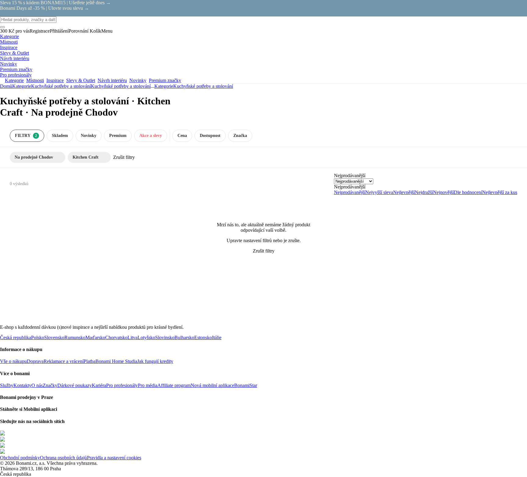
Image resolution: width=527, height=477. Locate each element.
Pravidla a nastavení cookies (114, 457)
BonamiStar (245, 385)
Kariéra (99, 385)
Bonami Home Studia (116, 361)
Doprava (35, 361)
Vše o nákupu (13, 361)
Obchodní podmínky (20, 457)
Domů (6, 86)
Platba (89, 361)
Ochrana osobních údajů (63, 457)
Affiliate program (174, 385)
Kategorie (21, 86)
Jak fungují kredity (155, 361)
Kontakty (22, 385)
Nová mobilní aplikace (212, 385)
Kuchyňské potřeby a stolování (121, 86)
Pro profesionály (122, 385)
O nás (37, 385)
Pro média (147, 385)
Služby (6, 385)
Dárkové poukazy (74, 385)
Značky (50, 385)
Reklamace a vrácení (64, 361)
